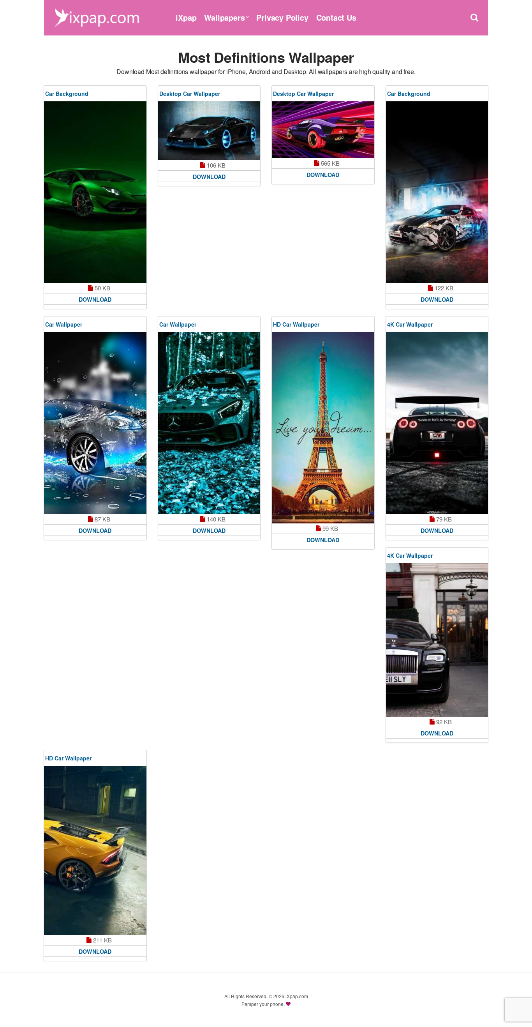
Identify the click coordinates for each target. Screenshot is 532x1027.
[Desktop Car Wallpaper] (209, 130)
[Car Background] (95, 192)
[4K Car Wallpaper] (437, 423)
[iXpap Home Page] (96, 16)
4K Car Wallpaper (410, 324)
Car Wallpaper (63, 324)
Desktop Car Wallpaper (189, 93)
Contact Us (336, 17)
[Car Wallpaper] (95, 423)
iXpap (186, 17)
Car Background (66, 93)
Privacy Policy (282, 17)
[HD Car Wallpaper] (323, 427)
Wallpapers (224, 17)
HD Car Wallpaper (296, 324)
